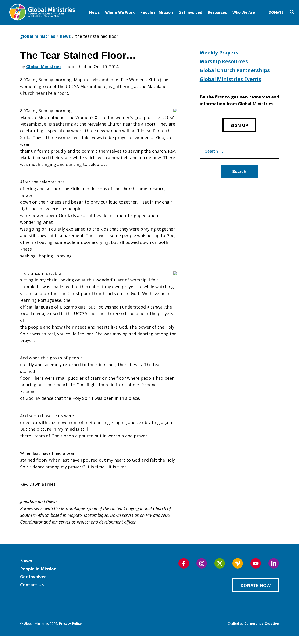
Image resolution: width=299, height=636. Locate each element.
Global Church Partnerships (235, 70)
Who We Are (243, 12)
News (94, 12)
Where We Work (120, 12)
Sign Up (239, 125)
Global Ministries (43, 66)
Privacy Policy (70, 623)
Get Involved (190, 12)
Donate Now (255, 585)
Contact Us (32, 584)
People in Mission (156, 12)
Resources (217, 12)
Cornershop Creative (261, 623)
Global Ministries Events (230, 79)
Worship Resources (224, 61)
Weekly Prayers (219, 52)
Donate (276, 12)
